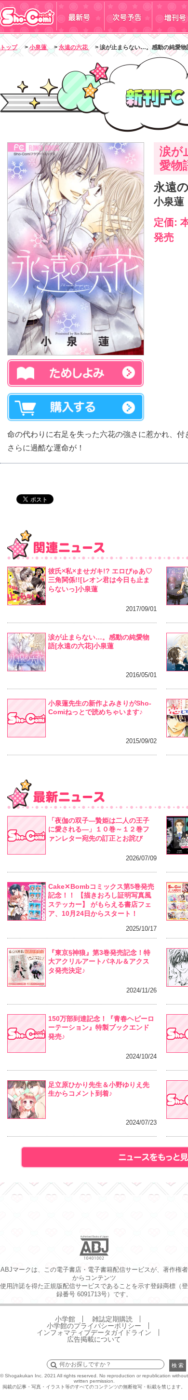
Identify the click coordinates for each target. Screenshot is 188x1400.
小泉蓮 (38, 47)
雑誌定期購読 (112, 1319)
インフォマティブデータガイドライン (94, 1332)
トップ (8, 47)
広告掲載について (94, 1339)
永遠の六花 (74, 47)
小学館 (65, 1319)
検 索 (178, 1365)
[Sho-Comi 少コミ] (28, 31)
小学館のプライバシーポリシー (94, 1326)
